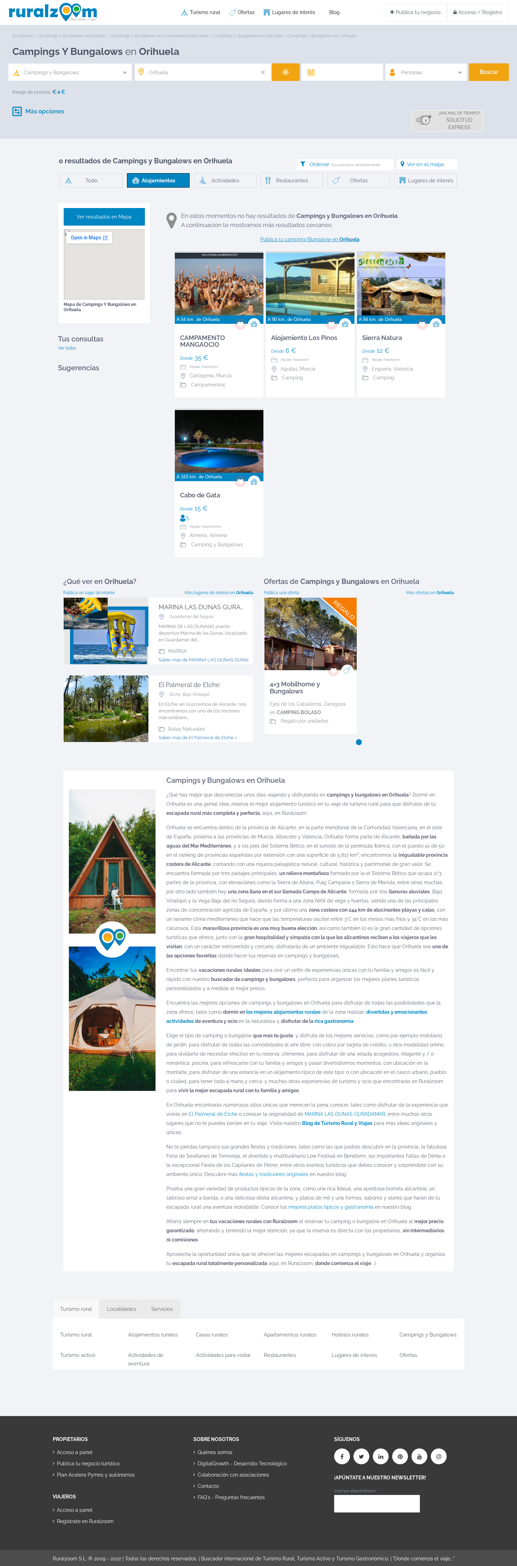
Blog (334, 12)
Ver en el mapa (425, 164)
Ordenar (344, 164)
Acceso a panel (74, 1452)
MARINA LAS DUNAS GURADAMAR (345, 1114)
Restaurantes (280, 1355)
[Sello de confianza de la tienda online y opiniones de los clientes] (219, 1520)
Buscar (489, 72)
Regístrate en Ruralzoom (85, 1521)
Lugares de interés (293, 12)
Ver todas (67, 348)
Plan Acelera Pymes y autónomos (96, 1475)
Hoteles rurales (350, 1335)
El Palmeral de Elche (213, 1114)
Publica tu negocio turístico (88, 1463)
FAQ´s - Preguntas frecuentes (231, 1497)
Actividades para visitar (223, 1355)
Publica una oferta (281, 592)
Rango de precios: (31, 92)
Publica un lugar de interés (89, 592)
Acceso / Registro (479, 12)
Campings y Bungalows (428, 1335)
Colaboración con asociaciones (233, 1475)
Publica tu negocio (417, 12)
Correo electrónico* (355, 1490)
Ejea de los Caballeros (295, 704)
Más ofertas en (430, 592)
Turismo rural (205, 12)
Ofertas (246, 12)
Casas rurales (212, 1335)
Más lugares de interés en (219, 592)
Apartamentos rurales (290, 1335)
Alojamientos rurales (153, 1335)
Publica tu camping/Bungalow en (309, 239)
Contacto (208, 1486)
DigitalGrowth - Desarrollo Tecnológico (242, 1463)
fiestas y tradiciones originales (273, 1174)
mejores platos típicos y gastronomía (331, 1207)
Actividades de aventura (146, 1358)
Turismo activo (77, 1355)
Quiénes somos (215, 1452)
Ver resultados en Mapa (104, 217)
